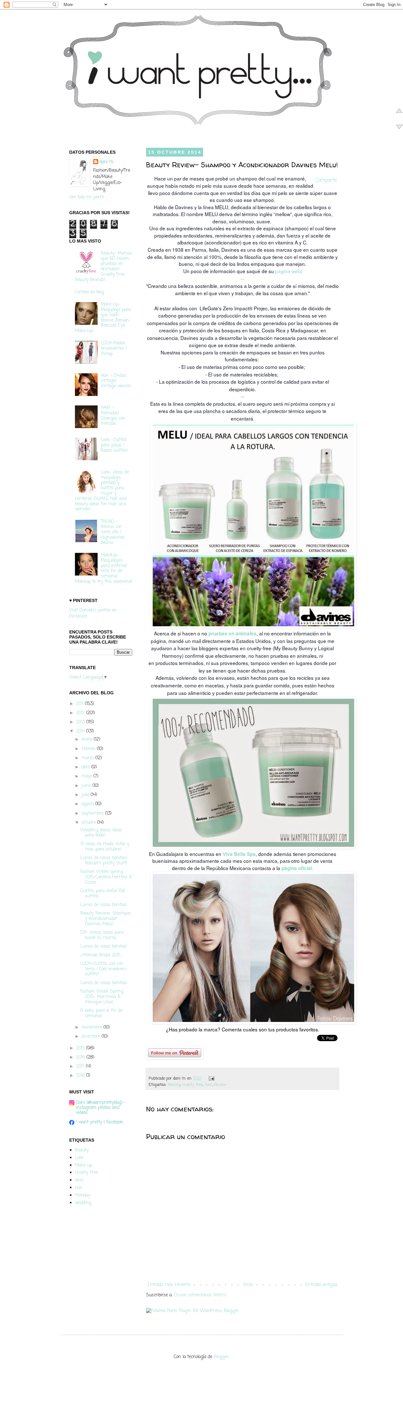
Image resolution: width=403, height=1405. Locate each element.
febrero (89, 749)
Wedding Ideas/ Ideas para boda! (101, 833)
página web (287, 270)
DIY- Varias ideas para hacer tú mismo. (101, 935)
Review (220, 1085)
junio (87, 786)
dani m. (106, 162)
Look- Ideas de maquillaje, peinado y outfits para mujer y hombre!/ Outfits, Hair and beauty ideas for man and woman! (102, 491)
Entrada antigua (321, 1285)
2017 (81, 1066)
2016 (81, 1057)
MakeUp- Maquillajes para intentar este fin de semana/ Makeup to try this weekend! (103, 568)
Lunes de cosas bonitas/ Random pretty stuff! (104, 861)
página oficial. (297, 868)
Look (79, 1158)
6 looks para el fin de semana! (101, 1013)
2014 (81, 731)
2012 (81, 713)
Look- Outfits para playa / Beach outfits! (114, 445)
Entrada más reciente (169, 1285)
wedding (83, 1203)
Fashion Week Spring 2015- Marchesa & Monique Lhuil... (101, 997)
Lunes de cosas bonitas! (103, 905)
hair (208, 1085)
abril (86, 767)
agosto (88, 804)
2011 (80, 704)
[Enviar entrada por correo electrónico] (210, 1078)
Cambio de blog (89, 292)
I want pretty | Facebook (99, 1122)
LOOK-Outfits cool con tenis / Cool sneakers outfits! (103, 969)
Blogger (221, 1357)
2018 (81, 1075)
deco (79, 1180)
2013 (81, 722)
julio (86, 795)
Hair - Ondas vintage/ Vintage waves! (116, 381)
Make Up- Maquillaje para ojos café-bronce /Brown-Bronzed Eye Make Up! (103, 317)
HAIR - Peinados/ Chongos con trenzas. (113, 415)
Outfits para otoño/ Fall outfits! (102, 894)
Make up (83, 1165)
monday (82, 1195)
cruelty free (192, 1085)
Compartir (326, 180)
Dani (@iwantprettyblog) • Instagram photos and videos (100, 1107)
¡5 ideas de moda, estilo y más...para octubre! (104, 847)
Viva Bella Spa (238, 854)
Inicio (248, 1285)
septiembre (93, 813)
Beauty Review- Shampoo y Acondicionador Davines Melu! (105, 918)
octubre (89, 822)
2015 (81, 1048)
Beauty (174, 1085)
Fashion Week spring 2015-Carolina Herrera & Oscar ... (106, 877)
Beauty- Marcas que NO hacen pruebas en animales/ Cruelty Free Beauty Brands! (103, 266)
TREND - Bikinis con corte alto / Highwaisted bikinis (112, 532)
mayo (88, 776)
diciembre (92, 1036)
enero (88, 739)
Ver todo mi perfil (86, 197)
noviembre (93, 1027)
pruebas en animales (232, 633)
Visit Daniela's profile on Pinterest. (92, 613)
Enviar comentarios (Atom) (200, 1295)
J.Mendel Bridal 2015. (100, 955)
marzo (88, 758)
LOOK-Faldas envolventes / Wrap (114, 348)
